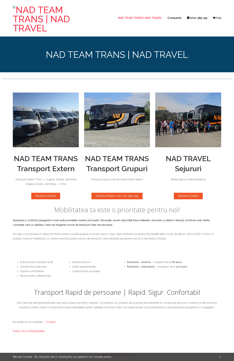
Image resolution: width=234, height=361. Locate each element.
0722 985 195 (198, 18)
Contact (50, 321)
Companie (174, 18)
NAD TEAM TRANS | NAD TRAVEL (140, 18)
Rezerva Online (45, 196)
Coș (218, 18)
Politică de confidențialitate (29, 331)
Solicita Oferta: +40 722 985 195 (117, 196)
